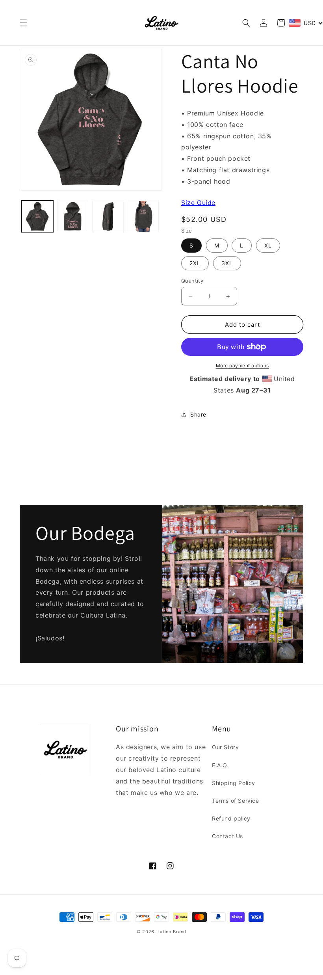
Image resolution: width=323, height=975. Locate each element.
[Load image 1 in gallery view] (37, 216)
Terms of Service (235, 800)
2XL (194, 263)
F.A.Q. (220, 765)
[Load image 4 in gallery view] (143, 216)
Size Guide (198, 203)
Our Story (225, 747)
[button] (23, 23)
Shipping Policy (233, 783)
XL (268, 245)
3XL (227, 263)
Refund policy (231, 818)
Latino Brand (172, 931)
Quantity (192, 280)
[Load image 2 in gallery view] (73, 216)
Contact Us (227, 836)
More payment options (242, 365)
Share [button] (198, 414)
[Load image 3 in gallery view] (108, 216)
